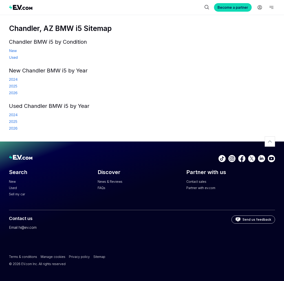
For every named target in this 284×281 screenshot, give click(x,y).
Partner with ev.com (200, 188)
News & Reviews (110, 181)
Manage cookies (53, 257)
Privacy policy (79, 257)
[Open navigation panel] (271, 7)
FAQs (101, 188)
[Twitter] (251, 158)
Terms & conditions (23, 257)
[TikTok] (222, 158)
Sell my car (17, 194)
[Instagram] (232, 158)
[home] (106, 7)
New (12, 181)
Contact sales (196, 181)
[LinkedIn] (261, 158)
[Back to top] (270, 141)
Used (13, 188)
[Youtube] (271, 158)
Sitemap (99, 257)
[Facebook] (241, 158)
